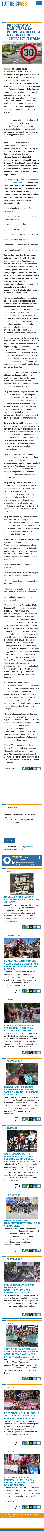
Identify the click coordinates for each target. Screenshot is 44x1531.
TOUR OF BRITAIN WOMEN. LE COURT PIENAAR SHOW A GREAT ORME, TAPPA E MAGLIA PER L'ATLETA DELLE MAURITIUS (22, 1352)
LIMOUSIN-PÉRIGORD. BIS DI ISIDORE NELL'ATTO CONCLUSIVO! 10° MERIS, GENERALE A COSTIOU (19, 1288)
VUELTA (10, 1387)
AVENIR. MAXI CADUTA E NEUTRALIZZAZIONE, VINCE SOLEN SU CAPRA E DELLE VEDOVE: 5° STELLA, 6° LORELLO (22, 1157)
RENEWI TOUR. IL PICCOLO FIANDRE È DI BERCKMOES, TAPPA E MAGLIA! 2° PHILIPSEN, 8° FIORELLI (21, 1090)
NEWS (7, 68)
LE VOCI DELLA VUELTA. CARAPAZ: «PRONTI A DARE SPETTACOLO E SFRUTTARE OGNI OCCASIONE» (19, 1481)
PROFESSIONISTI (14, 935)
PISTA (9, 871)
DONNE (10, 999)
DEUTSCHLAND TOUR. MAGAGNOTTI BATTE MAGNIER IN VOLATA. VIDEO (22, 1223)
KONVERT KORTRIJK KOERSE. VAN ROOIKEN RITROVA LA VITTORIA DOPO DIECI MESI (20, 1028)
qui (14, 600)
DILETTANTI (12, 1128)
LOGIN (9, 840)
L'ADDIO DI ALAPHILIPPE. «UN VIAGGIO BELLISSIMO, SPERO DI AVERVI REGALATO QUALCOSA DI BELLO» (21, 965)
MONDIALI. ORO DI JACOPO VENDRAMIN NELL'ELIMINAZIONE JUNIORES (22, 899)
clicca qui (29, 846)
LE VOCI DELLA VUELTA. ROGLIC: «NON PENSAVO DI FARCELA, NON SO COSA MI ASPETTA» (22, 1415)
